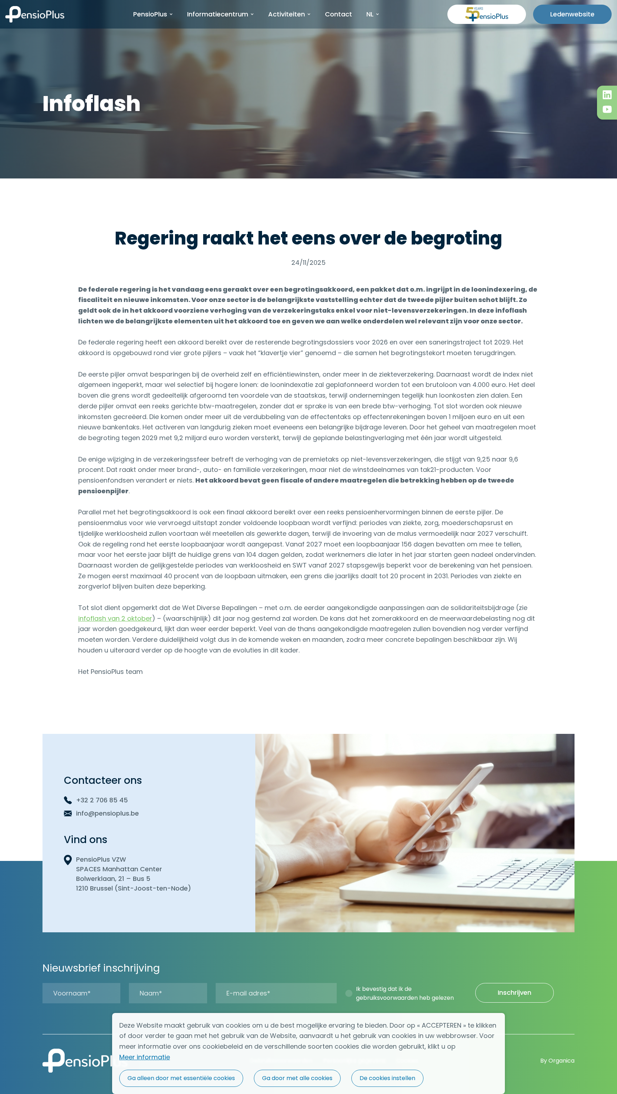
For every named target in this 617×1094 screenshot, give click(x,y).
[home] (34, 14)
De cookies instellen (387, 1078)
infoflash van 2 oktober (115, 618)
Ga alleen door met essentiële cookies (181, 1078)
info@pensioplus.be (107, 813)
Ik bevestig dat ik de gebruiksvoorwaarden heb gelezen (405, 993)
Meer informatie (144, 1057)
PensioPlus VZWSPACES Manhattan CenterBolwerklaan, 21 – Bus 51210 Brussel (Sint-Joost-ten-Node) (133, 874)
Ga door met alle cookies (297, 1078)
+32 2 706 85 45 (102, 800)
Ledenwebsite (572, 14)
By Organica (557, 1061)
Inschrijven (514, 992)
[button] (153, 14)
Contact (338, 14)
